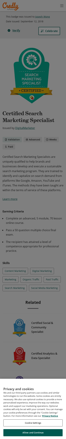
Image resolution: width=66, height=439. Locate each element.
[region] (33, 409)
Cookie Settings (33, 422)
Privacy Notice (50, 415)
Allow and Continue (33, 432)
